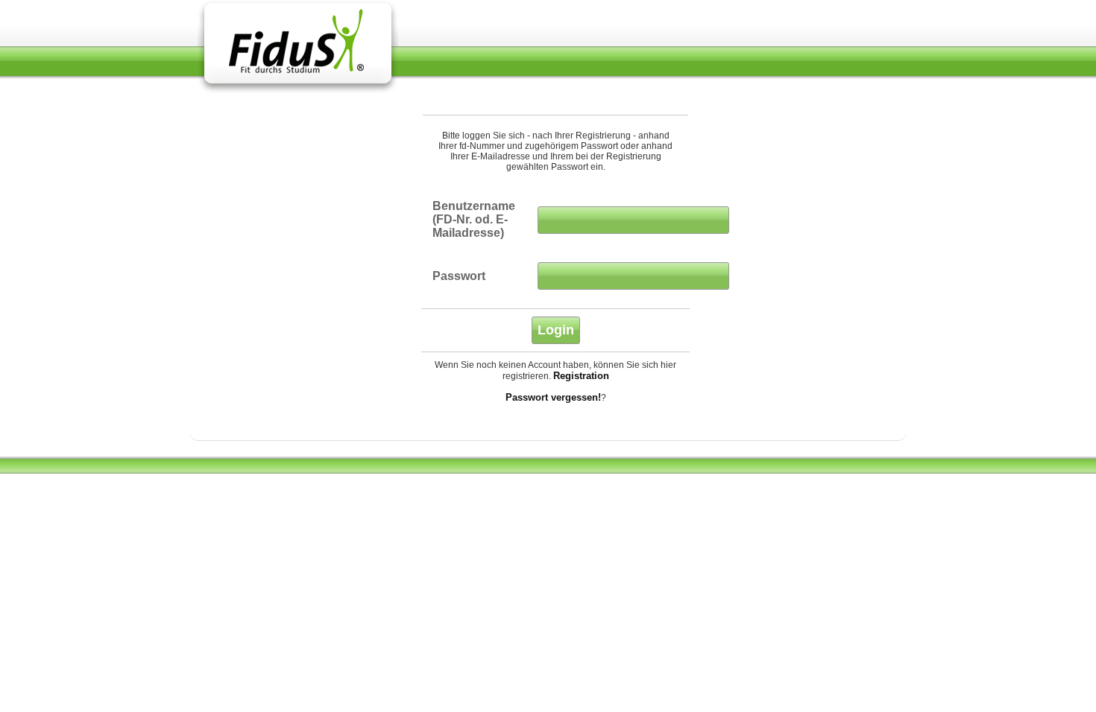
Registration (581, 375)
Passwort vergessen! (553, 397)
